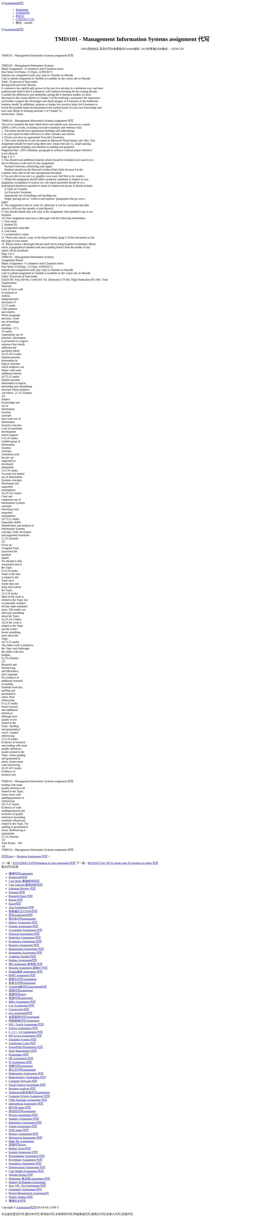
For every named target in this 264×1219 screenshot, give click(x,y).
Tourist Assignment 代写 (23, 1126)
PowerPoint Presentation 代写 (26, 1047)
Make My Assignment (21, 1141)
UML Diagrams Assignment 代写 (28, 1099)
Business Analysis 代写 (22, 1088)
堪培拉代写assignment (22, 1111)
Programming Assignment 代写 (27, 1156)
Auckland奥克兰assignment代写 (28, 986)
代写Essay (7, 856)
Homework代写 (18, 877)
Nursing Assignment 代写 (23, 926)
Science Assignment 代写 (23, 1028)
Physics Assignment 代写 (23, 1115)
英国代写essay (17, 1144)
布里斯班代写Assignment (24, 1016)
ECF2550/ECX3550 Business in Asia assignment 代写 (44, 863)
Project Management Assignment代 (29, 1193)
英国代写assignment (21, 990)
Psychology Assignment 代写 (25, 1159)
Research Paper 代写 (21, 896)
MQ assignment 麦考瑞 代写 (25, 964)
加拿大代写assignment (22, 982)
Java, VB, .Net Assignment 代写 (27, 1185)
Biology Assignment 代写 (23, 1133)
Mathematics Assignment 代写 (26, 1073)
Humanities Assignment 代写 (25, 952)
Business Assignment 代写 (32, 856)
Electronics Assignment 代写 (25, 1122)
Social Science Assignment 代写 (27, 1084)
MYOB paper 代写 (20, 1107)
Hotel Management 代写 (23, 1050)
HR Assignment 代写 (21, 1058)
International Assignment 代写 (26, 1103)
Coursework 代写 (19, 1009)
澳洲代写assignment (21, 873)
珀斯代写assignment (21, 1065)
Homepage (22, 9)
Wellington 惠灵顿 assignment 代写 (29, 1178)
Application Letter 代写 (22, 1043)
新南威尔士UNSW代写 (23, 911)
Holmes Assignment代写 (23, 960)
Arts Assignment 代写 (21, 907)
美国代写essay (17, 994)
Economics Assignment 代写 (25, 941)
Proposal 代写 (17, 892)
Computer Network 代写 (23, 1081)
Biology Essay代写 (20, 1148)
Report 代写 (16, 899)
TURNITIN (23, 12)
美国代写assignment (21, 998)
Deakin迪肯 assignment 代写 (25, 971)
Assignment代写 (26, 1207)
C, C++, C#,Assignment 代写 (26, 1032)
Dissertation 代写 (19, 1054)
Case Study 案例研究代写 (24, 881)
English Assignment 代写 (23, 1152)
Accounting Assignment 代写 (25, 930)
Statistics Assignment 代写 (24, 1118)
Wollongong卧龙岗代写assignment (29, 1092)
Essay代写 (15, 903)
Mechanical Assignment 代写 (25, 1137)
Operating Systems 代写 (22, 1039)
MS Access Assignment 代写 (25, 1035)
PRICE (20, 16)
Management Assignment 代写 (26, 948)
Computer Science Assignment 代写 (29, 1096)
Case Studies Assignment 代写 (26, 1171)
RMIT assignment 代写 (22, 975)
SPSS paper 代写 (19, 1130)
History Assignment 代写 (23, 922)
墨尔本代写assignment (22, 918)
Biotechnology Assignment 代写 (27, 1077)
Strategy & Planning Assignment (27, 1182)
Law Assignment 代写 (21, 1005)
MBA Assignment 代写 (22, 1001)
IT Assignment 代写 (20, 1062)
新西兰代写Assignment (22, 979)
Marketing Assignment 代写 (25, 937)
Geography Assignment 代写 (25, 1189)
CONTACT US (25, 19)
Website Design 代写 (21, 1174)
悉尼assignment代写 (21, 914)
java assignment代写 (20, 1013)
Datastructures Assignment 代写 (27, 1167)
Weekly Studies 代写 (21, 1197)
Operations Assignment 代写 (25, 1163)
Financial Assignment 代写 (24, 933)
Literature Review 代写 (22, 888)
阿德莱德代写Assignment (24, 1020)
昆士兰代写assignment (22, 1069)
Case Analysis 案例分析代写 (26, 884)
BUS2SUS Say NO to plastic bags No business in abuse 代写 (123, 863)
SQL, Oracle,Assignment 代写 (26, 1024)
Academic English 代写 (22, 956)
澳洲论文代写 (17, 1200)
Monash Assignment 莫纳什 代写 (28, 967)
